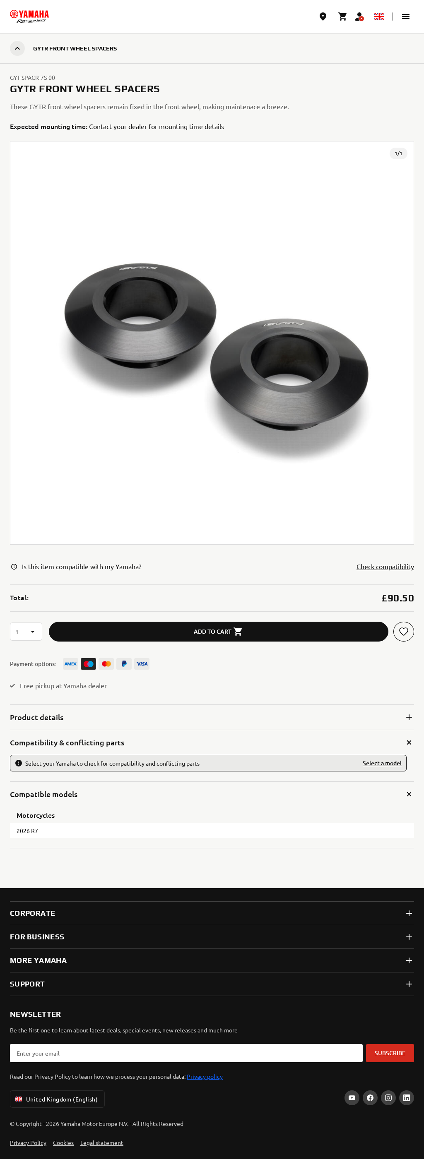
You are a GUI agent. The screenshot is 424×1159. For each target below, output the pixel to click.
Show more (27, 1033)
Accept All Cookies (212, 1129)
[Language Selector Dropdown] (379, 16)
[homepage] (29, 16)
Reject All (212, 1099)
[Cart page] (343, 17)
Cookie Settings (212, 1068)
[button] (406, 16)
